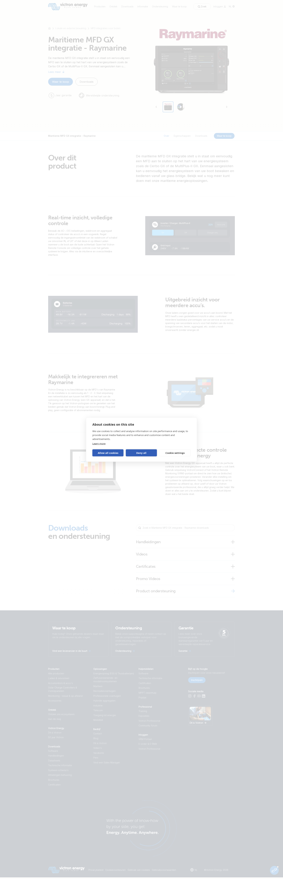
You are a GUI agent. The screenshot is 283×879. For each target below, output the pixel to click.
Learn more (98, 443)
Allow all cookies (108, 452)
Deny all (141, 452)
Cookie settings (175, 452)
